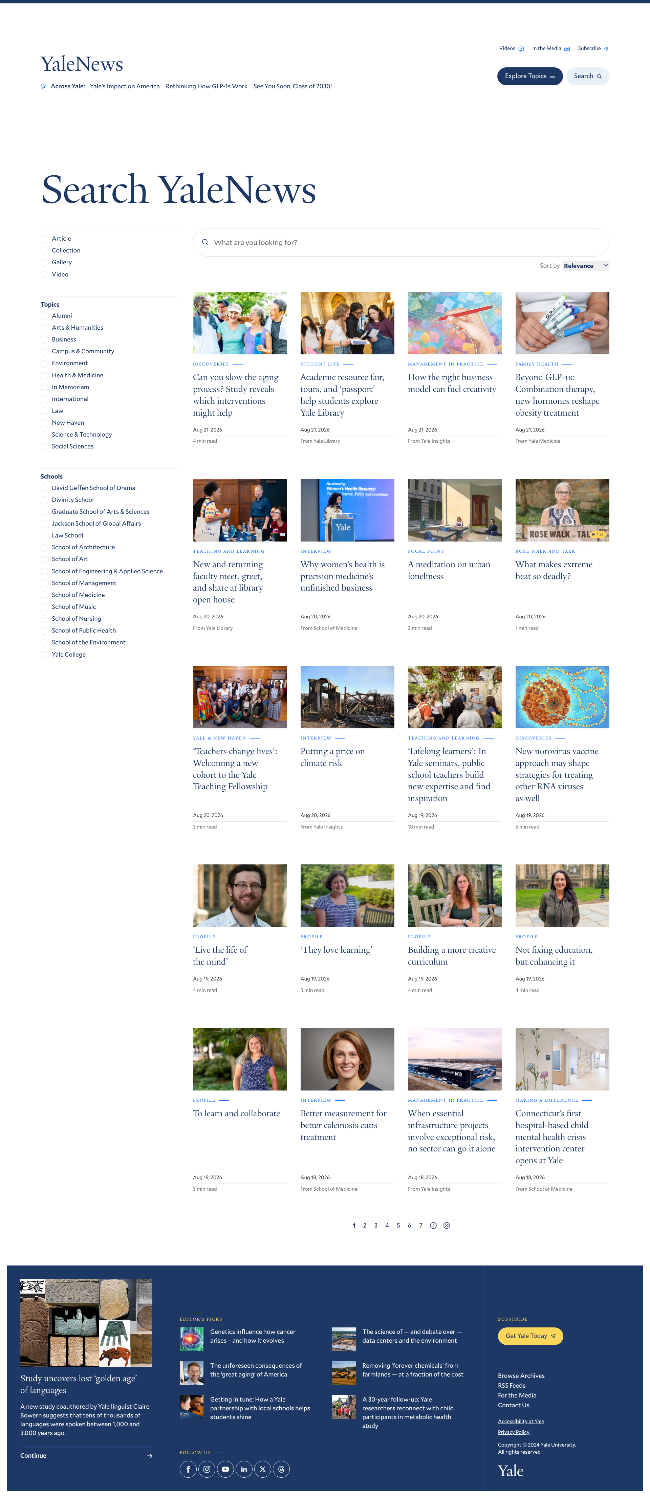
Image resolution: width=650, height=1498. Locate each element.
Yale (510, 1472)
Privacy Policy (513, 1432)
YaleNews (82, 65)
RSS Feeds (512, 1385)
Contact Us (513, 1405)
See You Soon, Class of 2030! (293, 86)
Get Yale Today (526, 1335)
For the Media (517, 1395)
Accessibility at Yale (521, 1421)
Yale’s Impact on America (125, 86)
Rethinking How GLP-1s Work (206, 86)
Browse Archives (521, 1375)
